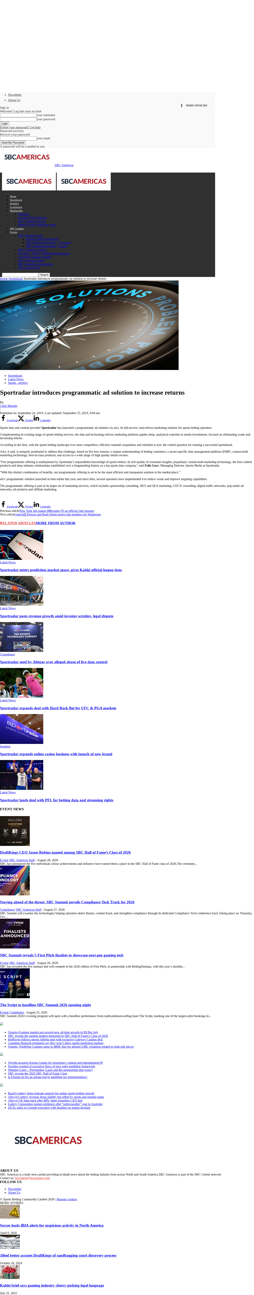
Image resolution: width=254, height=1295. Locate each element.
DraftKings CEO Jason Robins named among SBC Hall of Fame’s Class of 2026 (65, 852)
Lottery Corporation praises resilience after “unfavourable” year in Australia (55, 1104)
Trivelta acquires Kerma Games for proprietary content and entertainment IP (55, 1062)
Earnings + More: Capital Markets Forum (44, 253)
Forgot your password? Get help (20, 127)
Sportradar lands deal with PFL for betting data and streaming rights (56, 800)
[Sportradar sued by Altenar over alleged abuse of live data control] (21, 650)
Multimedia (16, 210)
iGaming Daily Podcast (32, 217)
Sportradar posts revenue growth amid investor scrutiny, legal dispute (56, 616)
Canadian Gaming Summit (34, 257)
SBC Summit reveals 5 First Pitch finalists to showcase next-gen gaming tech (61, 955)
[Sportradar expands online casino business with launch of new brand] (21, 743)
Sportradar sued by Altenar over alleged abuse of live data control (53, 662)
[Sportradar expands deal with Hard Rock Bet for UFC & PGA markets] (21, 696)
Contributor (16, 1012)
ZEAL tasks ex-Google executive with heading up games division (49, 1107)
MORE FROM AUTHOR (55, 523)
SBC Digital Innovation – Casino (46, 246)
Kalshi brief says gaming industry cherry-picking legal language (52, 1285)
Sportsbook (16, 199)
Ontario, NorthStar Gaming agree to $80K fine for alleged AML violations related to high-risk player (71, 1046)
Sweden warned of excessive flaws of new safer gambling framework (51, 1066)
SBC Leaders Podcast (31, 221)
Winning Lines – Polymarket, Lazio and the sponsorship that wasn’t (50, 1070)
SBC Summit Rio (29, 267)
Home (13, 196)
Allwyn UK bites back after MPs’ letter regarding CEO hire (45, 1100)
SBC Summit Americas (32, 249)
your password (46, 119)
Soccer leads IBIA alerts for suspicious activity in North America (52, 1225)
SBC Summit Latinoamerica (35, 264)
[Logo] (29, 189)
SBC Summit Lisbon (31, 260)
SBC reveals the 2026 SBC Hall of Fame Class (37, 1073)
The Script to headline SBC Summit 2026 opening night (45, 1005)
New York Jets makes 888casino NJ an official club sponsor (56, 511)
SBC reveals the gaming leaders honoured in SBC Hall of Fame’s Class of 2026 (58, 1036)
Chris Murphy (9, 406)
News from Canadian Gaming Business (49, 1024)
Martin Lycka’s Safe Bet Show (37, 224)
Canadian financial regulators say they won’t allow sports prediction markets (55, 1043)
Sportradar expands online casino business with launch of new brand (56, 754)
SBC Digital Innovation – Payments (48, 242)
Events (13, 232)
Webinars (24, 214)
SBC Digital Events (30, 235)
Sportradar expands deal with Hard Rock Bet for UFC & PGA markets (58, 708)
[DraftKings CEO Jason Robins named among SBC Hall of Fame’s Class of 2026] (15, 845)
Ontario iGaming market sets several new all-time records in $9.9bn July (53, 1032)
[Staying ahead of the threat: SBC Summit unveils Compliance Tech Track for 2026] (15, 894)
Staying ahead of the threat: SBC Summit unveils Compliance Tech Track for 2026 (67, 902)
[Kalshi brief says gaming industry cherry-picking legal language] (10, 1277)
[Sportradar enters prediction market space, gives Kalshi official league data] (21, 558)
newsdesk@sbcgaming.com (32, 1178)
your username (46, 115)
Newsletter (14, 94)
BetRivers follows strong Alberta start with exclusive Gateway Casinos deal (55, 1039)
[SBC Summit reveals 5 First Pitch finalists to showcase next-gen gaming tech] (15, 947)
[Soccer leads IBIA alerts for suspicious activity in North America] (10, 1217)
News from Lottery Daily (37, 1085)
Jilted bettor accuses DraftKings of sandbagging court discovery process (58, 1255)
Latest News (16, 379)
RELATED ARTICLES (18, 523)
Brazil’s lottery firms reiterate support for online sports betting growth (51, 1093)
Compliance (7, 654)
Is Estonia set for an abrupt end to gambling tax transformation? (48, 1077)
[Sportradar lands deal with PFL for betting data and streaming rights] (21, 788)
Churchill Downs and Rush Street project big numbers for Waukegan (57, 514)
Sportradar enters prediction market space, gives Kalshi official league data (61, 570)
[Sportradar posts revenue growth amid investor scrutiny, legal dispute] (21, 604)
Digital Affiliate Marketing (42, 239)
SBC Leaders (17, 228)
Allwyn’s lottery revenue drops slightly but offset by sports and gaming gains (56, 1097)
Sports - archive (18, 382)
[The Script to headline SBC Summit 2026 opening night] (15, 997)
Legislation (16, 207)
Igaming (14, 203)
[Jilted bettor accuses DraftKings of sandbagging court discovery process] (10, 1247)
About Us (14, 100)
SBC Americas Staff (22, 860)
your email (43, 138)
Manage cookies (67, 1199)
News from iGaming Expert (38, 1055)
